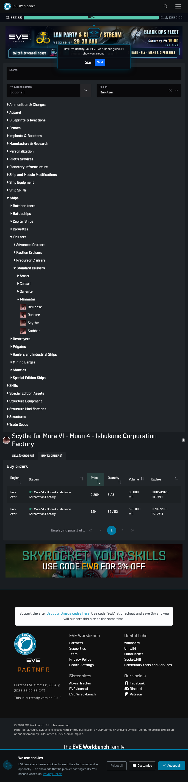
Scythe (33, 323)
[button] (20, 6)
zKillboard (132, 643)
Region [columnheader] (14, 478)
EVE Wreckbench (82, 694)
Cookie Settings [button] (81, 665)
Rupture (33, 315)
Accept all (173, 765)
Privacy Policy (52, 774)
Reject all (117, 765)
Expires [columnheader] (156, 479)
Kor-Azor (13, 495)
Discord (135, 689)
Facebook (137, 683)
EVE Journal (78, 689)
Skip (88, 62)
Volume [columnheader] (134, 479)
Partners (76, 643)
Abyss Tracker (80, 683)
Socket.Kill (132, 659)
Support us (77, 648)
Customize (144, 765)
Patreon (135, 694)
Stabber (33, 331)
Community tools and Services (148, 665)
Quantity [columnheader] (113, 478)
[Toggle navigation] (178, 6)
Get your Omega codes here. (68, 613)
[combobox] (43, 90)
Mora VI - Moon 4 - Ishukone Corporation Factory (50, 495)
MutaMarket (133, 654)
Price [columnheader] (94, 478)
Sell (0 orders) (23, 455)
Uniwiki (130, 648)
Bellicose (34, 307)
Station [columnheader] (34, 479)
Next (100, 62)
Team (73, 654)
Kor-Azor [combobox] (106, 92)
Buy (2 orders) (51, 455)
